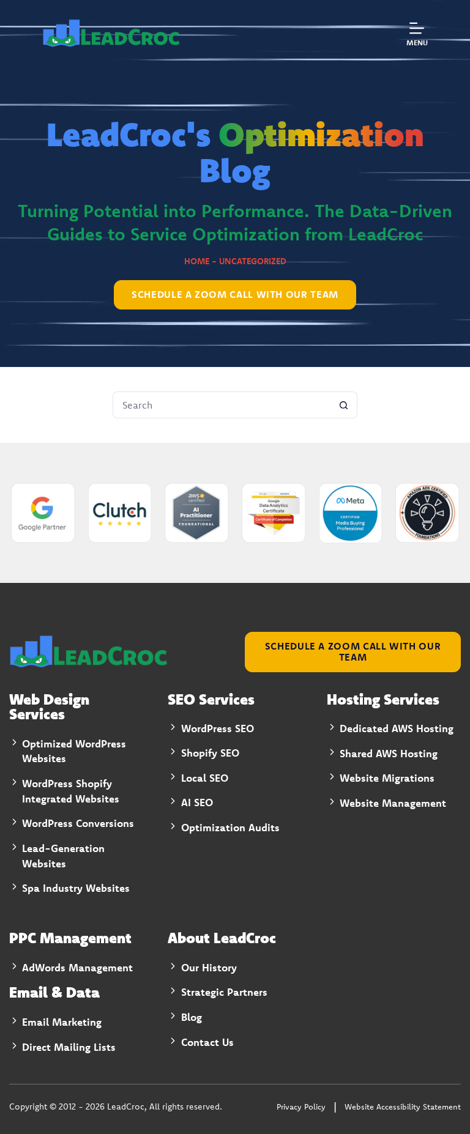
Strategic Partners (224, 991)
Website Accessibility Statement (403, 1106)
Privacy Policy (301, 1106)
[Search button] (343, 404)
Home (196, 261)
